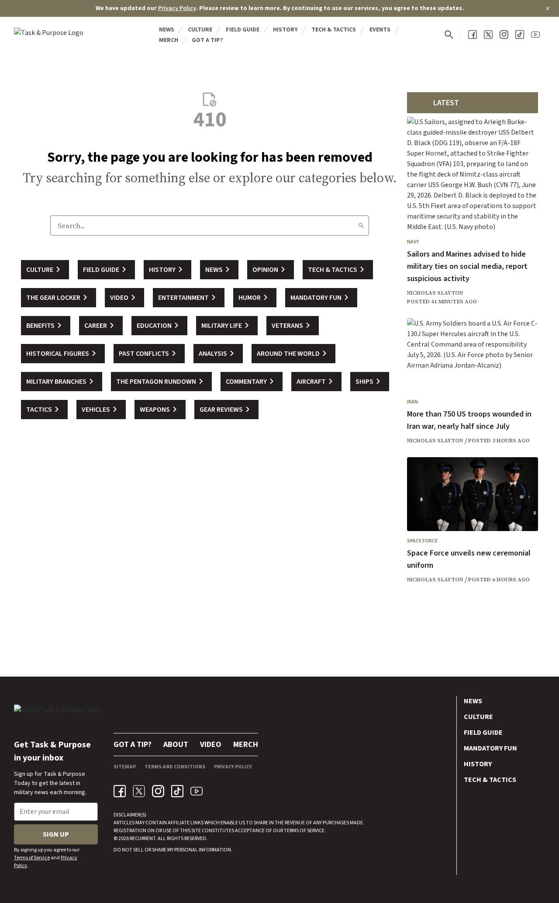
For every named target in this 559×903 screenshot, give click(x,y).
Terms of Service (32, 857)
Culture (200, 29)
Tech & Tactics (333, 29)
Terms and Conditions (175, 767)
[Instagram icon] (158, 791)
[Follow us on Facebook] (472, 34)
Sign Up (56, 834)
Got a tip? (207, 40)
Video (210, 744)
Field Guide (242, 29)
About (175, 744)
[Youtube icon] (196, 791)
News (166, 29)
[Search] (361, 225)
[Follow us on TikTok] (519, 34)
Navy (413, 242)
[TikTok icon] (177, 791)
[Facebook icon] (120, 791)
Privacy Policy (177, 8)
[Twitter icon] (139, 791)
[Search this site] (449, 34)
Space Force (422, 541)
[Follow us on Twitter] (488, 34)
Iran (412, 402)
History (285, 29)
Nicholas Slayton (435, 292)
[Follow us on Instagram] (504, 34)
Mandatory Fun (490, 748)
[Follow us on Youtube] (535, 34)
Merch (168, 40)
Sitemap (125, 767)
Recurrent (142, 838)
